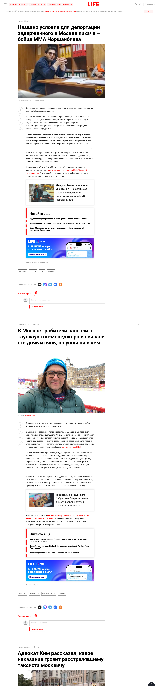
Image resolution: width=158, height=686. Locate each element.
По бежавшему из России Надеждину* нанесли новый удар (31, 335)
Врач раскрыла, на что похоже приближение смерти (89, 324)
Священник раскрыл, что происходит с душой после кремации (88, 672)
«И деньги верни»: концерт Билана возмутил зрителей (60, 334)
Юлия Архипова (43, 262)
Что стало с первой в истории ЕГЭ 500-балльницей (32, 324)
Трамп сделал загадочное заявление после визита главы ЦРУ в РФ (90, 335)
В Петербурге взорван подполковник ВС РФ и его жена (59, 325)
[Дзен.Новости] (40, 284)
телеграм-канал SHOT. (71, 471)
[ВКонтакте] (55, 284)
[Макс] (45, 284)
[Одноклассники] (60, 284)
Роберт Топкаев (30, 440)
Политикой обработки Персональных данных (59, 11)
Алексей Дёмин (33, 262)
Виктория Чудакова (34, 609)
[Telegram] (50, 284)
